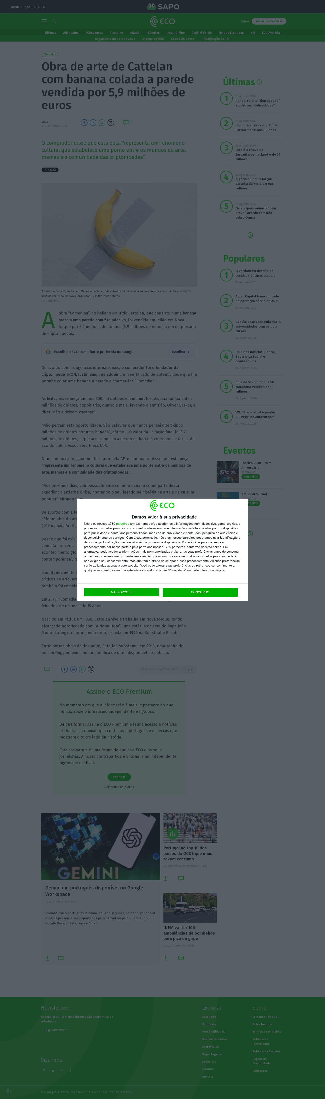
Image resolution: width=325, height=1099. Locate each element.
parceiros (122, 523)
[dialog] (162, 550)
